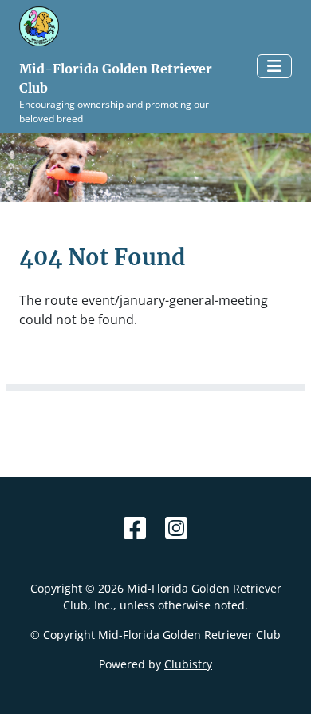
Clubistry (188, 664)
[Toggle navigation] (274, 66)
